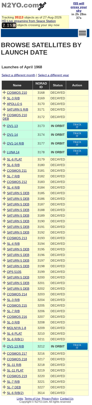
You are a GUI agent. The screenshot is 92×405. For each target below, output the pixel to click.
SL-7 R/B (13, 176)
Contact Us (66, 398)
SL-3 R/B (13, 98)
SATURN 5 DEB (18, 193)
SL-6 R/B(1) (15, 339)
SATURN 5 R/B (17, 109)
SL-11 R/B (14, 365)
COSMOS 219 (17, 376)
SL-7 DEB (14, 387)
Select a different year (53, 75)
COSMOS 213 (17, 238)
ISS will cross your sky (79, 7)
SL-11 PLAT (15, 370)
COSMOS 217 (17, 353)
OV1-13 (12, 126)
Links (20, 398)
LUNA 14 (13, 152)
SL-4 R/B (13, 187)
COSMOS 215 (17, 305)
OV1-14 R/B (15, 143)
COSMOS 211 (17, 170)
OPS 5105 (14, 272)
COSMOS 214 (17, 294)
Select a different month (18, 75)
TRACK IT (77, 126)
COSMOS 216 (17, 316)
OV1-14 (12, 134)
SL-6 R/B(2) (15, 393)
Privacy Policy (50, 398)
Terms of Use (32, 398)
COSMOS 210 (17, 92)
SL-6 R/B (13, 165)
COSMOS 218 (17, 359)
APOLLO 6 (14, 104)
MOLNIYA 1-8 (16, 328)
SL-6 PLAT (14, 159)
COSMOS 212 (17, 182)
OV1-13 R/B (15, 346)
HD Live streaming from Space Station (29, 21)
